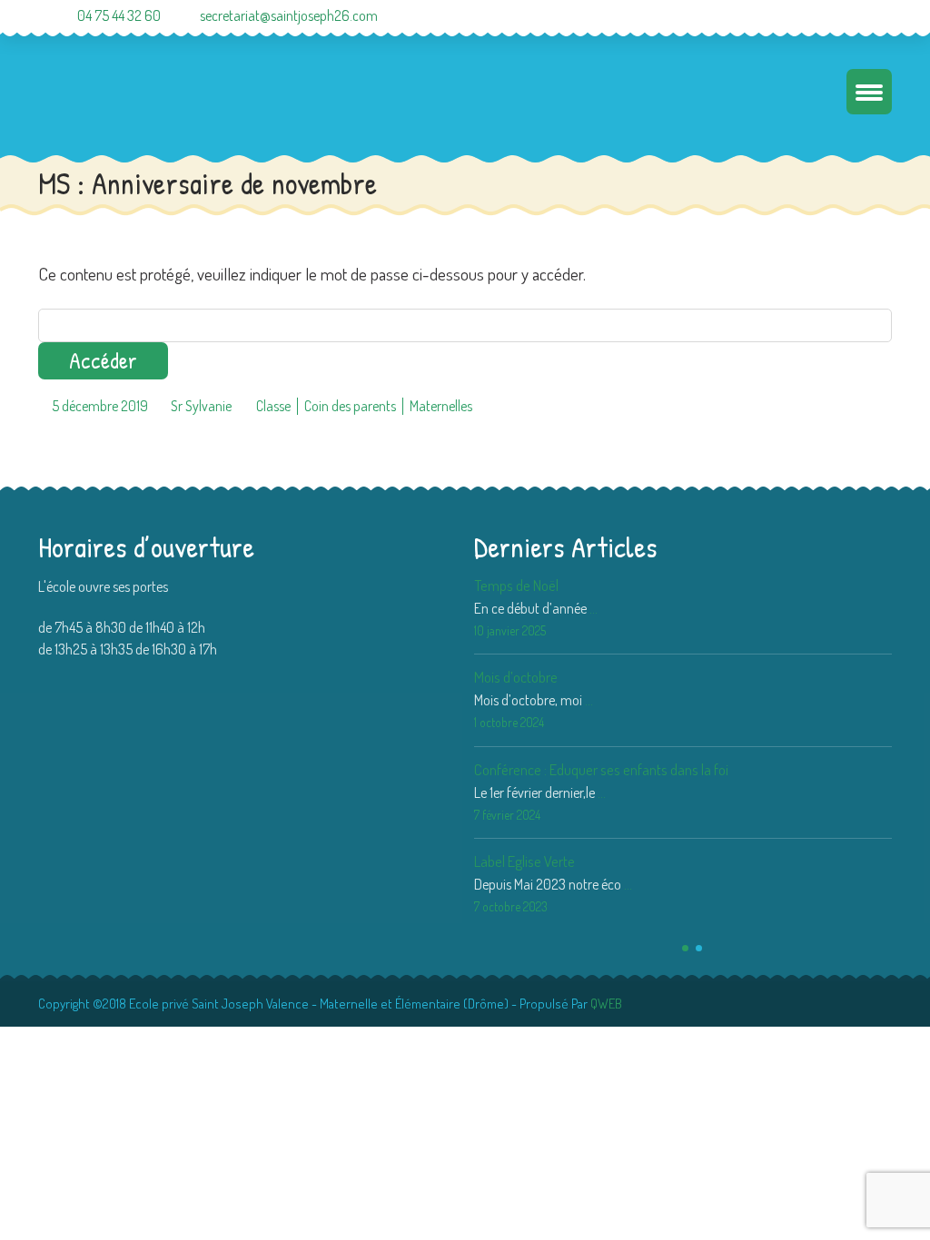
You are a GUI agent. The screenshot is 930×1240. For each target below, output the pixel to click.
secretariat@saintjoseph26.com (289, 15)
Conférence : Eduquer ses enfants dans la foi (601, 769)
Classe (273, 406)
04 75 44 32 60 (118, 15)
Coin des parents (350, 406)
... (593, 608)
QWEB (606, 1003)
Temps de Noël (516, 585)
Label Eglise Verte (524, 861)
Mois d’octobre (516, 676)
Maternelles (441, 406)
